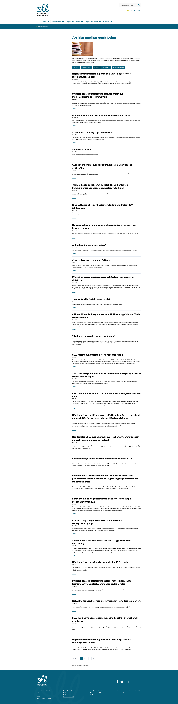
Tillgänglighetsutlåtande (96, 693)
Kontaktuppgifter (68, 691)
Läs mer (74, 86)
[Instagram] (121, 681)
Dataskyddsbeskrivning (96, 691)
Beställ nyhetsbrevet (69, 695)
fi (131, 10)
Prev (74, 658)
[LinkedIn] (127, 681)
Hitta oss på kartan (42, 693)
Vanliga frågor (67, 693)
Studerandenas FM (68, 697)
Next (94, 658)
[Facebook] (117, 681)
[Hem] (38, 21)
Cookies (92, 695)
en (139, 10)
